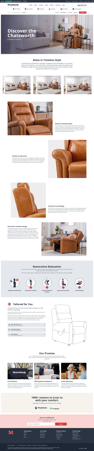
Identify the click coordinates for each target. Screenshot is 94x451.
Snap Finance (42, 437)
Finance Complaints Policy (42, 445)
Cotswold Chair (59, 432)
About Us (25, 432)
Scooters (41, 5)
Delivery (81, 1)
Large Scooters (75, 437)
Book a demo (42, 435)
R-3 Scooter (58, 437)
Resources (58, 5)
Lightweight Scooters (76, 435)
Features (57, 12)
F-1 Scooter (58, 438)
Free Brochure (82, 12)
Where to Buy (68, 1)
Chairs (35, 5)
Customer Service (75, 1)
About (46, 5)
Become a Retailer (87, 1)
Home (30, 5)
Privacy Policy (28, 445)
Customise (70, 12)
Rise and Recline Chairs (16, 12)
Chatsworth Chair (59, 435)
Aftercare (75, 12)
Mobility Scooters (76, 432)
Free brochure (42, 434)
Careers (25, 437)
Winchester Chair (59, 434)
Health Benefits (63, 12)
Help (63, 5)
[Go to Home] (13, 5)
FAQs (25, 435)
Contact (52, 5)
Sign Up (61, 424)
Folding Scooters (75, 434)
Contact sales (42, 432)
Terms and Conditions (22, 445)
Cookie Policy (34, 445)
